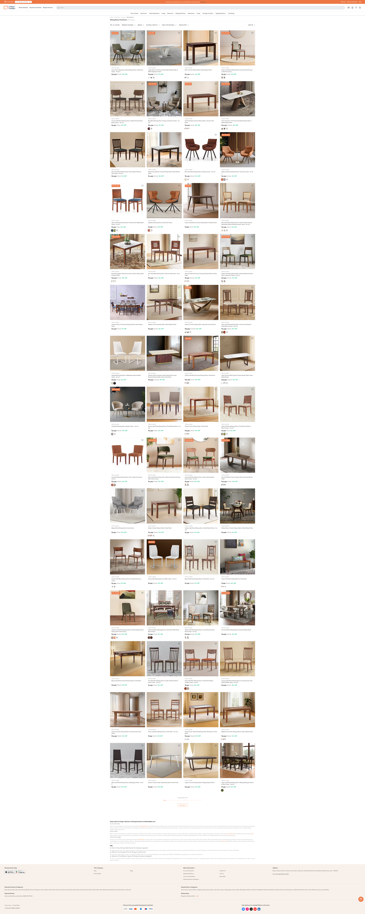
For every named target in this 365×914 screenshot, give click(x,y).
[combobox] (22, 2)
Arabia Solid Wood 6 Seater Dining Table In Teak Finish (200, 375)
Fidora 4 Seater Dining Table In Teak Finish (160, 528)
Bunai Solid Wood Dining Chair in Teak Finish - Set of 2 (199, 579)
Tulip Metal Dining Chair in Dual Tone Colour (160, 222)
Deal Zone (117, 17)
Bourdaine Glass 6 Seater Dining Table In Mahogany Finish (164, 880)
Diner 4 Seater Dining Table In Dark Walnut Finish (198, 70)
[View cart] (360, 7)
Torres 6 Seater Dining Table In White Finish (197, 880)
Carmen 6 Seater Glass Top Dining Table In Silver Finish (163, 782)
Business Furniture (36, 7)
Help (360, 1)
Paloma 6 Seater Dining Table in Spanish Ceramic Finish (200, 324)
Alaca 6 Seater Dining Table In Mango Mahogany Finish (236, 833)
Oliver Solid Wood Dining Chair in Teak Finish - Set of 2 (163, 731)
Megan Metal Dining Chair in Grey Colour (123, 528)
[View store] (348, 7)
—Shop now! (203, 2)
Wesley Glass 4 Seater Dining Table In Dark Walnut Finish (237, 528)
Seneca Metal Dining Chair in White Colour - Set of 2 (162, 579)
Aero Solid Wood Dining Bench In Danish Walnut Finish (236, 630)
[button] (29, 2)
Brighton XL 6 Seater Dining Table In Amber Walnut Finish (237, 731)
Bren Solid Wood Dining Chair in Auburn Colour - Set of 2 (200, 171)
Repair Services (48, 7)
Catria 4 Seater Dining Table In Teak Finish (196, 426)
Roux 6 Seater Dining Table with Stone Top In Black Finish (127, 880)
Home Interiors (23, 7)
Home (111, 17)
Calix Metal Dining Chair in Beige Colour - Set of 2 (125, 426)
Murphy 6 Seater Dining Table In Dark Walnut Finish (162, 324)
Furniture (123, 17)
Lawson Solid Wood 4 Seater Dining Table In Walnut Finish (201, 222)
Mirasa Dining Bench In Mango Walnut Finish (197, 833)
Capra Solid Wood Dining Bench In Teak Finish (234, 579)
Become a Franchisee (352, 1)
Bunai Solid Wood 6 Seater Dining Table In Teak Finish (126, 680)
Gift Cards (343, 1)
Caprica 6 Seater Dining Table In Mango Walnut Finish (200, 782)
